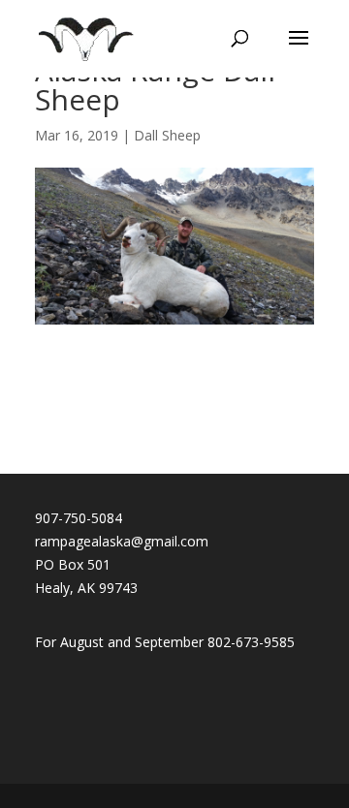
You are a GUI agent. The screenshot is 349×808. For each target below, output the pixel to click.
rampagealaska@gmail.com (121, 541)
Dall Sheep (167, 135)
